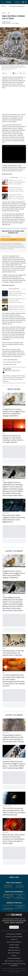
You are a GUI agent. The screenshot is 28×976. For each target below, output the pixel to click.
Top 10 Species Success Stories (12, 362)
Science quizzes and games (8, 905)
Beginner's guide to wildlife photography (20, 906)
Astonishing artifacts (20, 886)
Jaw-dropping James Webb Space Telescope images (8, 895)
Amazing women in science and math (19, 895)
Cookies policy (14, 947)
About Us (14, 939)
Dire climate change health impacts (16, 6)
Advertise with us (14, 950)
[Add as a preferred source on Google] (14, 927)
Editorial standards (14, 958)
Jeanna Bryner (7, 22)
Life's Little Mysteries (8, 885)
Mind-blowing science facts (20, 908)
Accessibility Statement (14, 934)
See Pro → (17, 2)
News (17, 23)
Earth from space (19, 885)
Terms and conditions (14, 942)
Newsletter (23, 73)
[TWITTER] (4, 372)
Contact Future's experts (14, 936)
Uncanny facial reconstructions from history (19, 897)
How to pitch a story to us (14, 961)
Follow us (16, 73)
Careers (14, 955)
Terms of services (16, 243)
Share (5, 73)
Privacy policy (14, 944)
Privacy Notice (18, 244)
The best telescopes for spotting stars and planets (8, 909)
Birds (9, 13)
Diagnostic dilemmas (8, 886)
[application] (14, 153)
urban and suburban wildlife (12, 349)
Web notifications (14, 953)
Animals (3, 13)
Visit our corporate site (16, 922)
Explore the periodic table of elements (8, 897)
